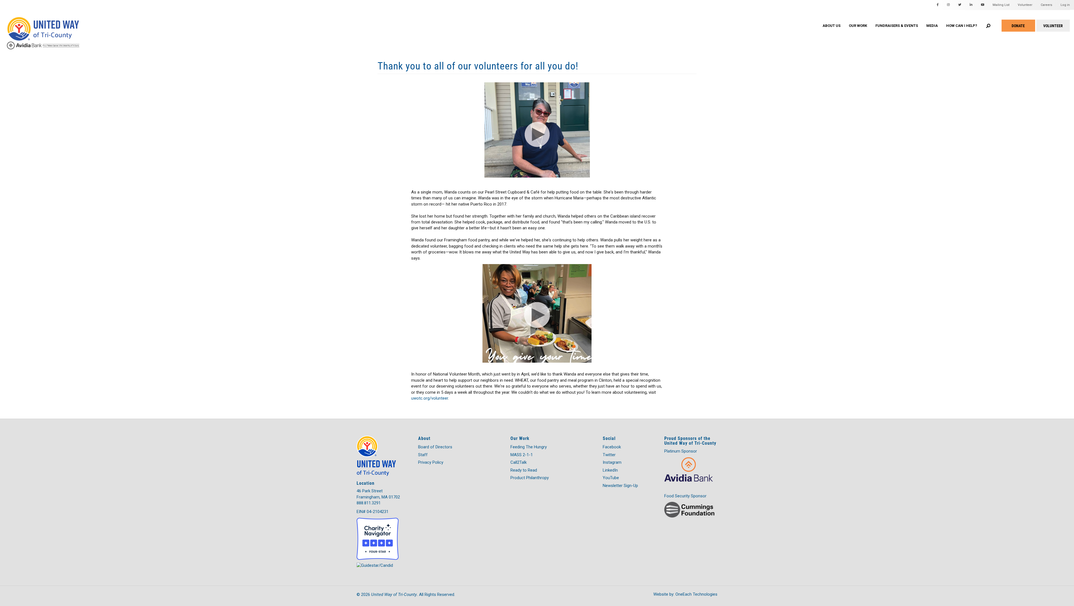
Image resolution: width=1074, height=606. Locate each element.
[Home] (53, 28)
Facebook (612, 446)
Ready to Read (523, 470)
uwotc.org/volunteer (429, 398)
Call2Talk (518, 462)
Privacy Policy (430, 462)
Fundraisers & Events (896, 26)
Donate (1018, 25)
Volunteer (1025, 5)
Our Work (858, 26)
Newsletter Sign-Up (620, 485)
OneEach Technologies (696, 594)
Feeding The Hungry (528, 446)
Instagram (612, 462)
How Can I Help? (961, 26)
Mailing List (1001, 5)
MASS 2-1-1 (521, 454)
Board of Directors (435, 446)
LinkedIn (610, 470)
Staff (423, 454)
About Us (831, 26)
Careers (1046, 5)
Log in (1065, 5)
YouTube (611, 477)
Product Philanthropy (529, 477)
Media (932, 26)
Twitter (609, 454)
